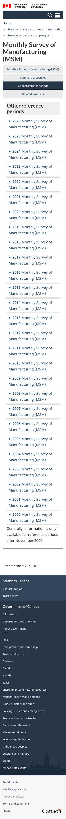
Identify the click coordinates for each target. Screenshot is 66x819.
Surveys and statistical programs (30, 35)
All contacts (10, 614)
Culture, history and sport (18, 704)
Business (8, 661)
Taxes (6, 682)
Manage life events (14, 768)
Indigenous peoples (15, 746)
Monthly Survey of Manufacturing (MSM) (33, 69)
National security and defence (21, 696)
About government (14, 628)
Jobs (5, 640)
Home (7, 23)
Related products (33, 94)
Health (7, 675)
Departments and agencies (19, 621)
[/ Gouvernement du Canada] (25, 6)
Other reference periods (33, 85)
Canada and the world (16, 725)
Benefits (8, 668)
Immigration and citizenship (20, 647)
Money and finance (14, 732)
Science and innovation (17, 739)
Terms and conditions (16, 803)
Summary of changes (33, 77)
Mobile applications (15, 789)
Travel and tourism (14, 654)
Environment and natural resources (25, 689)
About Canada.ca (13, 796)
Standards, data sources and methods (34, 29)
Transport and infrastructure (20, 718)
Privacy (7, 810)
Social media (10, 782)
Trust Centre (10, 596)
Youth (6, 760)
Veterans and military (16, 753)
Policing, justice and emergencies (23, 711)
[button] (33, 15)
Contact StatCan (12, 589)
